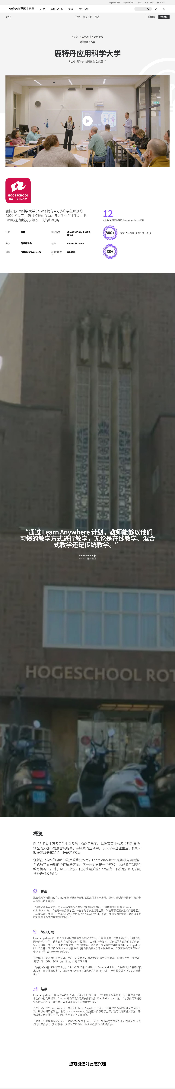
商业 (8, 17)
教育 (146, 2)
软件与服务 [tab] (57, 9)
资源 (76, 36)
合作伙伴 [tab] (84, 9)
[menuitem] (78, 16)
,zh (162, 2)
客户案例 (86, 36)
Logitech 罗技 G (129, 2)
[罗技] (23, 8)
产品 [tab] (42, 9)
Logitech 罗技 (114, 2)
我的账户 (156, 9)
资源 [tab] (70, 9)
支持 (152, 2)
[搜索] (143, 9)
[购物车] (163, 9)
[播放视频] (87, 121)
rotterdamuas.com (31, 251)
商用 (140, 2)
